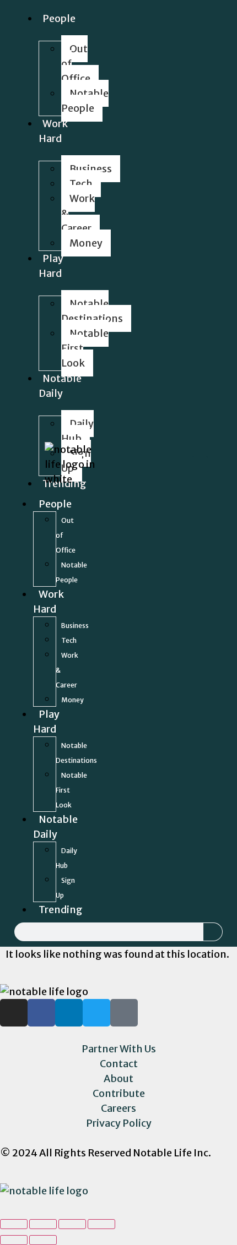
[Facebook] (41, 1012)
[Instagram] (123, 464)
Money (86, 243)
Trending (61, 909)
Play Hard (51, 266)
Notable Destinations (92, 311)
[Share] (43, 1224)
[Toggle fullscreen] (72, 1224)
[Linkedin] (153, 464)
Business (90, 168)
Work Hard (53, 131)
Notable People (85, 100)
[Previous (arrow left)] (14, 1240)
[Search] (212, 932)
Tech (81, 183)
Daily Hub (77, 431)
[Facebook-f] (138, 464)
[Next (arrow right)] (43, 1240)
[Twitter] (169, 464)
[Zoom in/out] (101, 1224)
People (59, 18)
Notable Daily (60, 386)
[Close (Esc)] (14, 1224)
